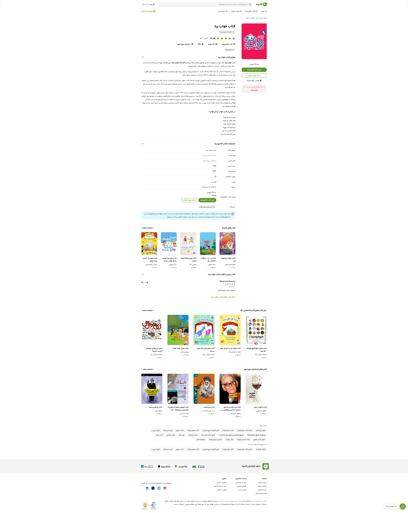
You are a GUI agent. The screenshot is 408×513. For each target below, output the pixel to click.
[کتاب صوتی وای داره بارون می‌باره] (204, 330)
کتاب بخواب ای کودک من (228, 259)
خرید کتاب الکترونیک (254, 70)
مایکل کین (158, 411)
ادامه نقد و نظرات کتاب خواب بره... (222, 297)
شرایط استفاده (262, 486)
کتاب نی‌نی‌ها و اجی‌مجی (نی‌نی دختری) (154, 349)
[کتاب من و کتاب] (204, 389)
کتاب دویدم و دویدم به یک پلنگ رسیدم (169, 259)
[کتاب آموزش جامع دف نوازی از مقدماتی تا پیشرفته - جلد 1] (177, 389)
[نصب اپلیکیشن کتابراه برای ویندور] (147, 466)
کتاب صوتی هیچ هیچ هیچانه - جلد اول (256, 349)
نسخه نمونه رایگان (254, 75)
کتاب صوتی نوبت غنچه (180, 348)
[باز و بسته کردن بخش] (142, 57)
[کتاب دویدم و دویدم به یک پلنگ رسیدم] (169, 243)
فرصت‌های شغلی (261, 493)
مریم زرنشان (184, 352)
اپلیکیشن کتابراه (146, 11)
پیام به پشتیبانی (241, 482)
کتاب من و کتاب (209, 407)
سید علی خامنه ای (208, 411)
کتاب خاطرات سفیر (260, 407)
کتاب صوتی (237, 501)
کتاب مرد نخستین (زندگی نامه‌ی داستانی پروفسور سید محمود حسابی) (231, 408)
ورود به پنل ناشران (220, 486)
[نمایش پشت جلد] (244, 56)
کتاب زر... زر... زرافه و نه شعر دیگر (208, 259)
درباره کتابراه (262, 482)
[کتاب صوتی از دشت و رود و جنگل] (149, 243)
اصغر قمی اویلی (230, 264)
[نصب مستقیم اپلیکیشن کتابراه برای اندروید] (198, 466)
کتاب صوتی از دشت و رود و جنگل (150, 259)
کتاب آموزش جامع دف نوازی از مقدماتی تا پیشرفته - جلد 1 (178, 408)
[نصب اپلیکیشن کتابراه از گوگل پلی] (181, 466)
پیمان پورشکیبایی (151, 264)
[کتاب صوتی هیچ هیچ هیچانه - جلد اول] (256, 330)
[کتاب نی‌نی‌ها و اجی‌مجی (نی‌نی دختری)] (151, 330)
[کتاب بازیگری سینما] (151, 389)
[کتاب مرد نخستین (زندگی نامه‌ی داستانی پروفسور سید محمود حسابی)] (230, 389)
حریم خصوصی (262, 490)
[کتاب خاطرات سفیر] (256, 389)
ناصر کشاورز (212, 264)
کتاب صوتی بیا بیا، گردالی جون (230, 348)
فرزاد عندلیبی (183, 413)
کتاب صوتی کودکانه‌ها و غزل (188, 259)
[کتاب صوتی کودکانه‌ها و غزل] (188, 243)
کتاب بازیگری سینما (155, 407)
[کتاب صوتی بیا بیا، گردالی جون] (230, 330)
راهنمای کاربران (242, 486)
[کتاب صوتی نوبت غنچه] (177, 330)
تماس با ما (243, 490)
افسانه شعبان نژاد (209, 155)
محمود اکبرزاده (236, 413)
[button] (254, 41)
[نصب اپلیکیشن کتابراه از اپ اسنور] (164, 466)
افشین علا (193, 264)
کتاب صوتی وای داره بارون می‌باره (206, 349)
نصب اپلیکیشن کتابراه (257, 501)
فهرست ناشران (222, 490)
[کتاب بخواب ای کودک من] (227, 243)
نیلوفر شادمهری (261, 411)
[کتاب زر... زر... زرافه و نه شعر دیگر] (208, 243)
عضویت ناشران (222, 482)
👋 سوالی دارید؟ (391, 506)
